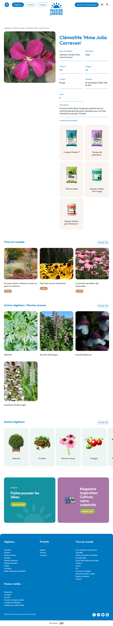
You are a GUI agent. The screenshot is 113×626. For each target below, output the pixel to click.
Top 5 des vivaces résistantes (53, 283)
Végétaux (18, 5)
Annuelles (79, 552)
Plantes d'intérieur (11, 560)
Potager (7, 558)
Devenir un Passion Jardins (14, 600)
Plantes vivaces (18, 28)
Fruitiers (7, 552)
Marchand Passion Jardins (85, 574)
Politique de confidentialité (14, 605)
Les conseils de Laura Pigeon (86, 550)
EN (102, 4)
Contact (7, 597)
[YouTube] (103, 615)
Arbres (6, 566)
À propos (7, 595)
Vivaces (8, 291)
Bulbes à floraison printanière (15, 571)
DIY (76, 568)
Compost (43, 555)
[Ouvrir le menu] (7, 4)
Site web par (53, 623)
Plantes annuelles (10, 563)
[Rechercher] (106, 2)
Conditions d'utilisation (12, 602)
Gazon (78, 566)
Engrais (42, 550)
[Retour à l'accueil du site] (56, 10)
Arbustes (7, 550)
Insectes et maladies (83, 571)
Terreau (43, 552)
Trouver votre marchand (87, 5)
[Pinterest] (107, 615)
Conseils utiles (80, 558)
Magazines (8, 592)
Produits (30, 5)
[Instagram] (98, 615)
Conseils (42, 5)
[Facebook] (94, 615)
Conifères (7, 568)
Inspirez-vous (87, 511)
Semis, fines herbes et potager (87, 560)
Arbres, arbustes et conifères (86, 555)
